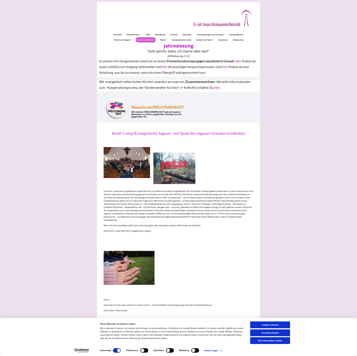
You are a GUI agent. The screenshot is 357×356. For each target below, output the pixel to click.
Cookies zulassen (270, 325)
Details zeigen (211, 350)
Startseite (117, 34)
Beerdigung (160, 34)
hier (164, 67)
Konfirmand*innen (145, 40)
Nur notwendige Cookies (270, 340)
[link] (133, 34)
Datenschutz (238, 40)
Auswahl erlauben (270, 333)
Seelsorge (186, 34)
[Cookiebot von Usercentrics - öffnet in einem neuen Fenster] (81, 350)
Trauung (173, 34)
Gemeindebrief (236, 34)
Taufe (148, 34)
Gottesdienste (133, 34)
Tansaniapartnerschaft (181, 40)
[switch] (144, 350)
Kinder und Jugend (122, 40)
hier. (217, 87)
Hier (238, 61)
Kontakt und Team (204, 40)
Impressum (223, 40)
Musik (162, 40)
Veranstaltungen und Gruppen (210, 34)
